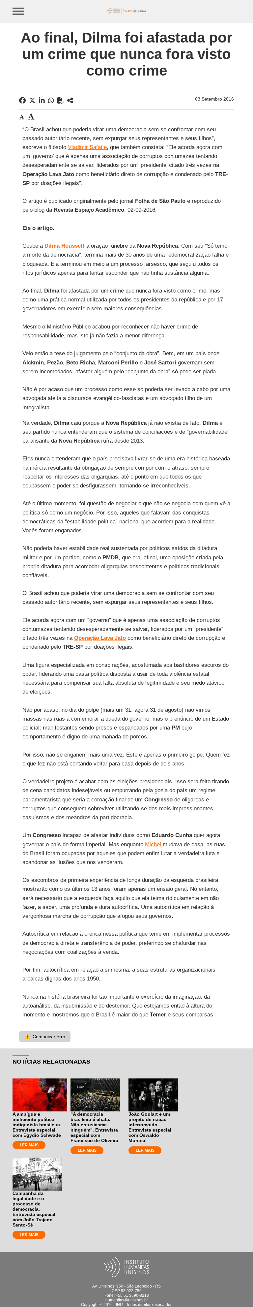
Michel (153, 844)
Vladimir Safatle (87, 147)
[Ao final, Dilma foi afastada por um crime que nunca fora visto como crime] (70, 100)
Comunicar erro (44, 1036)
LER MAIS (29, 1145)
